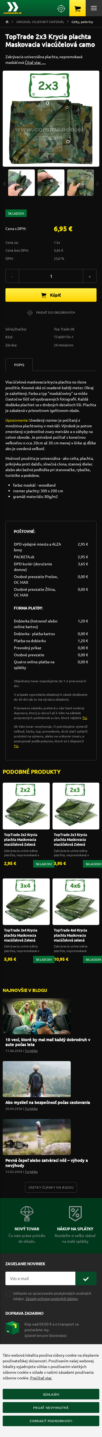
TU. (84, 718)
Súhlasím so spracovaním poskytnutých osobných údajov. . (52, 1296)
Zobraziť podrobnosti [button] (51, 1421)
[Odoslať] (86, 1278)
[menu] (94, 8)
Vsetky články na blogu (51, 1187)
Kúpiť (55, 295)
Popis (19, 364)
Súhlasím (51, 1394)
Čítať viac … (35, 62)
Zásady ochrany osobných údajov (52, 1298)
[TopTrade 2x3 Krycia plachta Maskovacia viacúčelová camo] (21, 181)
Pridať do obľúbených (55, 312)
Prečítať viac (41, 1377)
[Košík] (77, 8)
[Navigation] (5, 183)
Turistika (31, 1050)
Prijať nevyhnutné (51, 1407)
